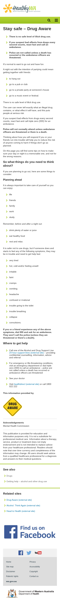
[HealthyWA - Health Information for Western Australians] (21, 4)
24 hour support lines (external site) (26, 352)
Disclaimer (10, 571)
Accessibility (35, 567)
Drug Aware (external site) (19, 500)
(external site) (26, 384)
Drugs (9, 476)
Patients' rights (12, 576)
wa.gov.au (11, 581)
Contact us (34, 576)
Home (8, 562)
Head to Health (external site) (20, 511)
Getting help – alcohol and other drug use (26, 481)
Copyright (34, 571)
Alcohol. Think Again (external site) (23, 505)
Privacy (33, 562)
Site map (10, 567)
